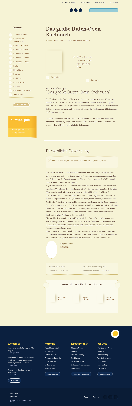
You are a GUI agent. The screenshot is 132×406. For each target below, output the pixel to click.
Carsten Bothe (58, 40)
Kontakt (86, 397)
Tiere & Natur (18, 94)
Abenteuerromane (20, 35)
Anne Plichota (50, 368)
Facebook (75, 10)
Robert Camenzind (52, 348)
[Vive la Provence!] (100, 298)
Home (57, 2)
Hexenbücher (18, 70)
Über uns (96, 397)
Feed (71, 10)
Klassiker (16, 74)
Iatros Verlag (102, 365)
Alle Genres (22, 105)
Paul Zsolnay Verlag (104, 348)
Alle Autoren (53, 374)
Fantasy (16, 66)
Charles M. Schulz (78, 361)
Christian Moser (77, 348)
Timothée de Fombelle (53, 358)
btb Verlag (101, 351)
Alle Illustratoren (81, 374)
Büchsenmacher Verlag (81, 40)
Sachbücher (55, 77)
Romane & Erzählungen (22, 90)
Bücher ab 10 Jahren (21, 54)
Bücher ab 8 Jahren (20, 49)
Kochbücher (17, 78)
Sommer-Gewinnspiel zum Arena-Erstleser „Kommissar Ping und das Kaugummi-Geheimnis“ (21, 360)
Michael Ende (50, 365)
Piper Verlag (102, 361)
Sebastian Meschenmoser (80, 365)
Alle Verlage (105, 374)
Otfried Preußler (50, 355)
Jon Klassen (75, 358)
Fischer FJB (101, 368)
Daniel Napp (75, 368)
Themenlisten (99, 3)
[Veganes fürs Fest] (76, 297)
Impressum (13, 396)
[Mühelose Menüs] (52, 297)
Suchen (115, 10)
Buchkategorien (69, 3)
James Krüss (49, 351)
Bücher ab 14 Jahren (21, 62)
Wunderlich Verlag (104, 358)
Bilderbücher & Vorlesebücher (18, 40)
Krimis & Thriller (19, 82)
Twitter (80, 10)
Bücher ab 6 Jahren (20, 45)
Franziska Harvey (77, 355)
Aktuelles (114, 3)
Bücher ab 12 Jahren (21, 58)
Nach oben (115, 333)
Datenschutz (13, 393)
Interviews (85, 3)
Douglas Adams (50, 361)
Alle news (15, 380)
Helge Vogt (75, 351)
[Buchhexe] (22, 11)
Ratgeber (16, 86)
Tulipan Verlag (102, 355)
